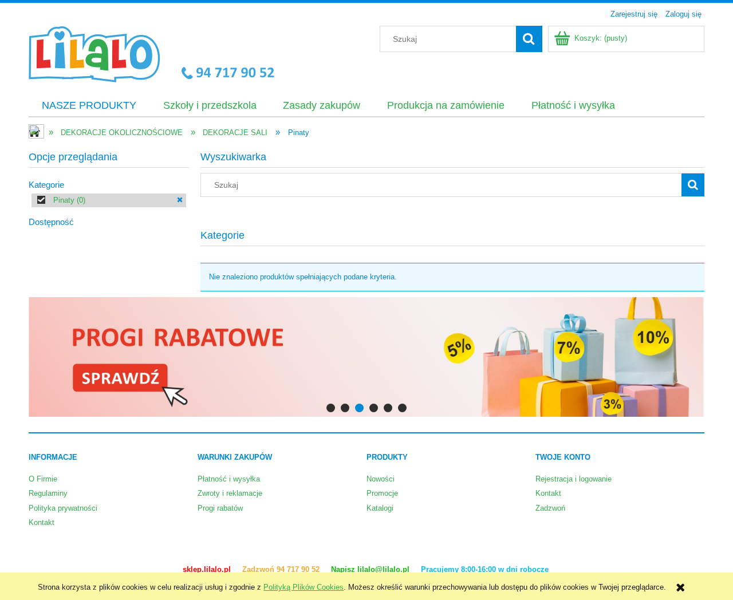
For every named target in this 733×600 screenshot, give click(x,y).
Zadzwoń (550, 508)
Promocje (382, 493)
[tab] (330, 408)
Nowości (380, 479)
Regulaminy (48, 493)
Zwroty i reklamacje (230, 493)
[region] (366, 357)
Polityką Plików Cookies (303, 587)
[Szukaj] (529, 39)
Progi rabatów (220, 508)
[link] (108, 200)
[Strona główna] (151, 53)
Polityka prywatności (63, 508)
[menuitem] (89, 106)
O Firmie (43, 479)
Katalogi (379, 508)
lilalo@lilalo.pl (384, 569)
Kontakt (41, 522)
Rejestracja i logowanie (573, 479)
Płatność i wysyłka (229, 479)
